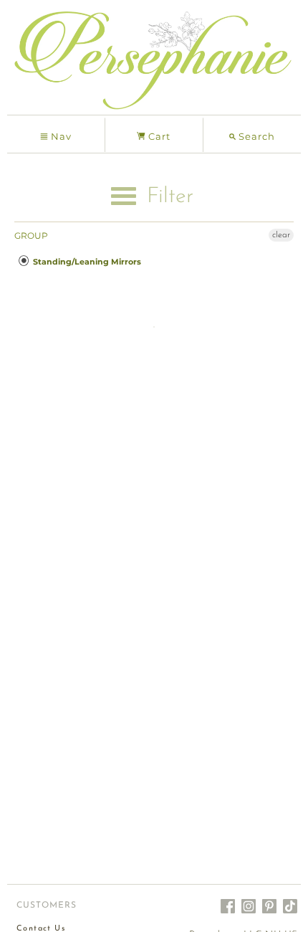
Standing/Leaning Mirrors (86, 262)
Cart (157, 136)
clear (281, 235)
